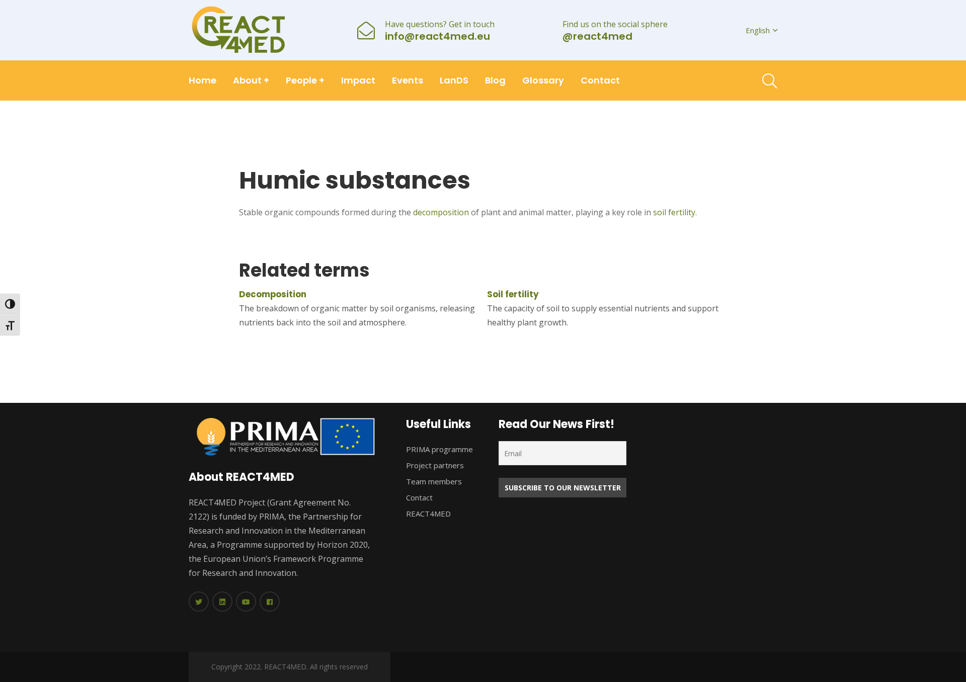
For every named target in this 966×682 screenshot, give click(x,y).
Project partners (435, 465)
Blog (495, 80)
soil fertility (674, 212)
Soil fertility (513, 294)
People (305, 80)
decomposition (441, 212)
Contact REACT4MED (428, 505)
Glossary (543, 80)
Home (202, 80)
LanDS (454, 80)
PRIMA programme (439, 449)
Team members (434, 481)
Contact (600, 80)
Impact (358, 80)
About (251, 80)
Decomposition (272, 294)
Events (407, 80)
